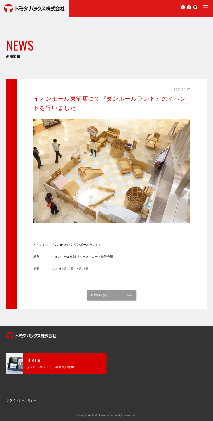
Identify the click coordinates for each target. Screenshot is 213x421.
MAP (73, 389)
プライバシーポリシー (21, 400)
